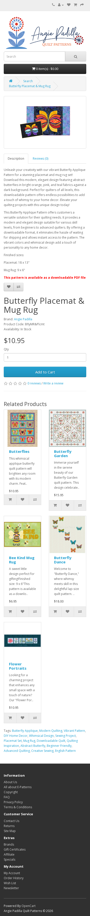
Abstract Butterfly (32, 746)
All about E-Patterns (18, 787)
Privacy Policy (13, 802)
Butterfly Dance (63, 559)
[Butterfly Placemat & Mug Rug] (45, 122)
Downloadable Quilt (51, 741)
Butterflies (19, 451)
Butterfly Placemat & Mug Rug (29, 86)
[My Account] (61, 5)
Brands (9, 844)
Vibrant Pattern (74, 731)
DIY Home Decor (16, 736)
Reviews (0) (40, 158)
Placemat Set (13, 741)
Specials (9, 859)
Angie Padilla (23, 319)
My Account (12, 873)
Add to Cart (45, 371)
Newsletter (11, 888)
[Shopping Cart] (75, 5)
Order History (14, 878)
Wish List (10, 883)
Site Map (10, 831)
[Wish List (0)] (68, 5)
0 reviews (34, 383)
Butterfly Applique (25, 731)
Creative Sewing (42, 751)
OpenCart (29, 906)
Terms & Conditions (18, 807)
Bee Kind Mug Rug (21, 559)
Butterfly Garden (63, 453)
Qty (6, 349)
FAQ (7, 797)
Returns (9, 826)
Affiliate (9, 854)
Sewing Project (65, 736)
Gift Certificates (15, 849)
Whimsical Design (41, 736)
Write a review (53, 383)
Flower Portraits (17, 666)
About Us (10, 782)
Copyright (11, 792)
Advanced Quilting (17, 751)
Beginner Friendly (59, 746)
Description (16, 158)
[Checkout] (82, 5)
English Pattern (65, 751)
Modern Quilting (50, 731)
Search (28, 81)
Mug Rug (29, 741)
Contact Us (11, 821)
